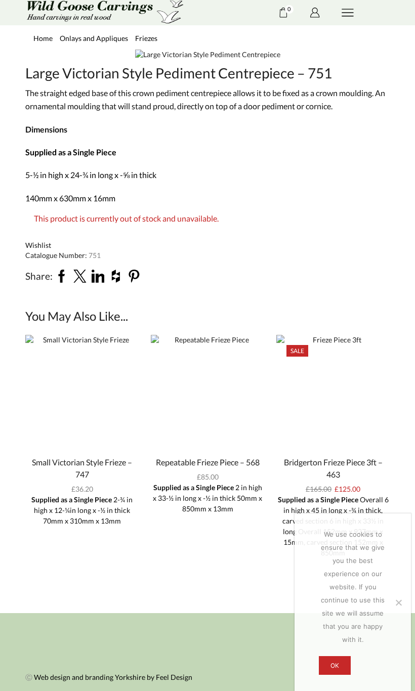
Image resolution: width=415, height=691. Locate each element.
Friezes (146, 38)
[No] (398, 602)
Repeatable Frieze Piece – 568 (208, 462)
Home (43, 38)
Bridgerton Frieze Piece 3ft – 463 (333, 468)
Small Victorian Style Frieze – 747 (82, 468)
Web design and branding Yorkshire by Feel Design (113, 677)
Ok (334, 665)
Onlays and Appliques (94, 38)
